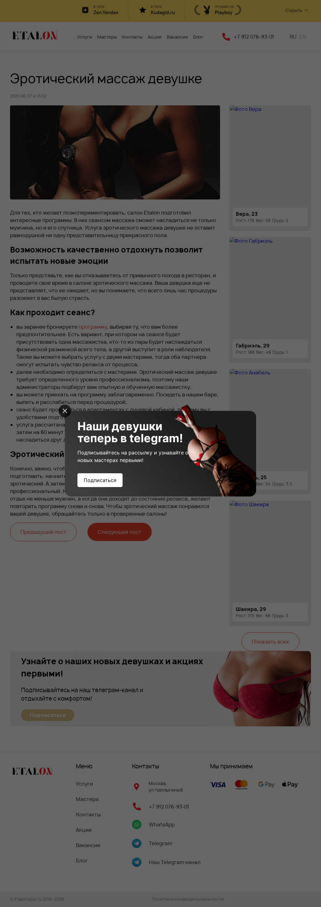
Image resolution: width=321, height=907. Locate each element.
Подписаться (100, 480)
